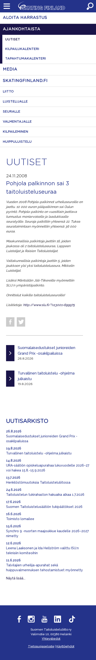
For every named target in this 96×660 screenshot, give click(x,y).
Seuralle (11, 111)
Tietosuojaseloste (41, 646)
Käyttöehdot (65, 646)
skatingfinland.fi (25, 81)
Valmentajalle (17, 121)
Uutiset (12, 39)
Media (10, 69)
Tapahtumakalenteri (25, 58)
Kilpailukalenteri (22, 49)
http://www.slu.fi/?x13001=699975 (49, 305)
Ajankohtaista (21, 29)
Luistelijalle (15, 101)
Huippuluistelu (17, 141)
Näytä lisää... (15, 578)
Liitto (8, 91)
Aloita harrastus (25, 18)
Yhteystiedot (51, 638)
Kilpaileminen (15, 131)
